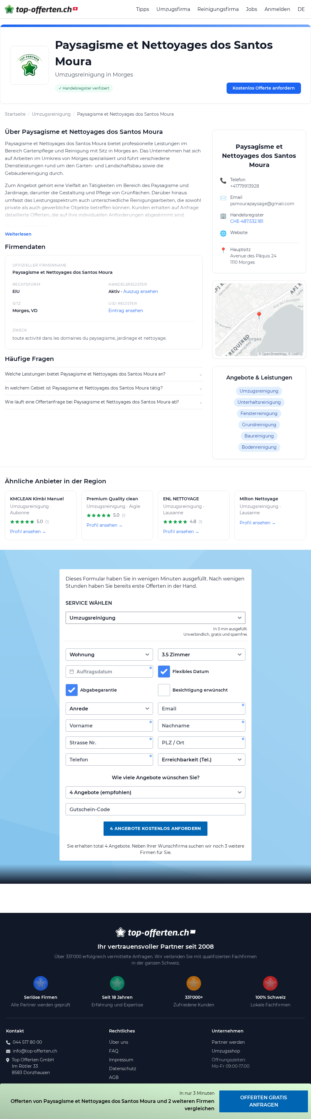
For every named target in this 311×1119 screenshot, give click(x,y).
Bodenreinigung (259, 447)
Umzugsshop (226, 1051)
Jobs (251, 9)
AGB (114, 1077)
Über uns (118, 1042)
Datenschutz (122, 1068)
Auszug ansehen (140, 291)
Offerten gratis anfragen (263, 1101)
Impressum (121, 1060)
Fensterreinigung (259, 413)
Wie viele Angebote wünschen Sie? (156, 778)
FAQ (113, 1051)
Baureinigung (259, 436)
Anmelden (277, 9)
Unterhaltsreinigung (259, 402)
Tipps (142, 9)
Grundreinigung (259, 424)
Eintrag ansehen (125, 310)
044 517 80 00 (27, 1042)
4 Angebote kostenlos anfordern (155, 828)
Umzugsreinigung (51, 114)
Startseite (15, 114)
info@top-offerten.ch (35, 1051)
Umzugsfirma (173, 9)
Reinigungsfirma (218, 9)
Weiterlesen (18, 234)
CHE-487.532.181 (246, 221)
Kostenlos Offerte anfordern (264, 88)
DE (301, 9)
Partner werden (228, 1042)
